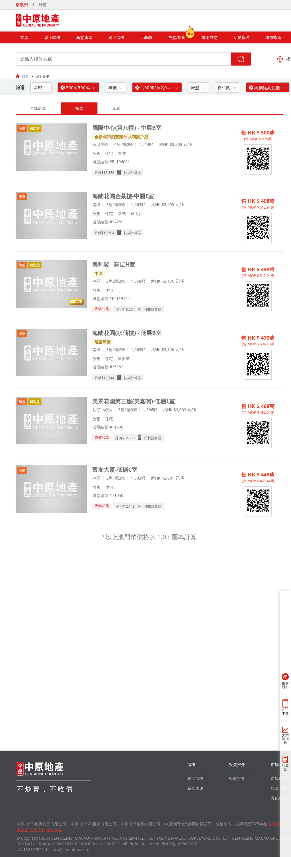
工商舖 (146, 37)
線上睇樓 (52, 37)
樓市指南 (273, 37)
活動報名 (242, 37)
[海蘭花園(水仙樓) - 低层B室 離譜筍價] (51, 353)
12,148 (129, 506)
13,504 (108, 232)
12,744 (108, 377)
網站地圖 (55, 829)
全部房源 (38, 108)
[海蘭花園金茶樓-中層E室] (51, 216)
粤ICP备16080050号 (180, 844)
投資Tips (279, 788)
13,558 (108, 172)
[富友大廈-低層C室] (51, 489)
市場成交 (209, 37)
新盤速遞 (84, 37)
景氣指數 (279, 798)
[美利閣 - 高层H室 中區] (51, 284)
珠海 (43, 4)
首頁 (24, 37)
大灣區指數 (285, 739)
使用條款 (37, 829)
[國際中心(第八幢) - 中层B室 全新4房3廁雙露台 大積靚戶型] (51, 147)
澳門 (23, 4)
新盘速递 (195, 788)
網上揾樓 (116, 37)
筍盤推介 (237, 778)
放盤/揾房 (177, 37)
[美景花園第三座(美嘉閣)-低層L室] (51, 421)
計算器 (285, 767)
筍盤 (79, 108)
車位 (117, 108)
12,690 (129, 438)
